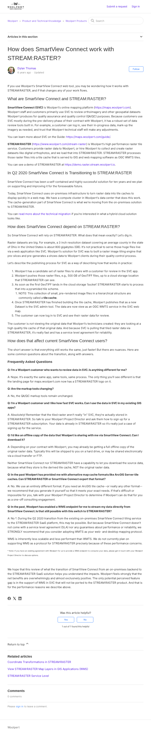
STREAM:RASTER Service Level (28, 676)
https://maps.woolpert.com (112, 107)
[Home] (16, 8)
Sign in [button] (136, 6)
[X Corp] (14, 598)
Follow (136, 69)
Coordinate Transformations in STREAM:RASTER (39, 662)
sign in (19, 706)
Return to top (16, 644)
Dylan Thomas (26, 68)
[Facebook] (9, 598)
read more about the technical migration (45, 214)
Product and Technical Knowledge (41, 20)
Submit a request (117, 6)
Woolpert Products (76, 20)
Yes (66, 619)
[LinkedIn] (20, 598)
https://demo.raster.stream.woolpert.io (90, 164)
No (85, 619)
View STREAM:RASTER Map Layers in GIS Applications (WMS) (48, 669)
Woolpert (13, 20)
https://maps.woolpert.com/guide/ (88, 137)
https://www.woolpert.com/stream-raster (59, 144)
